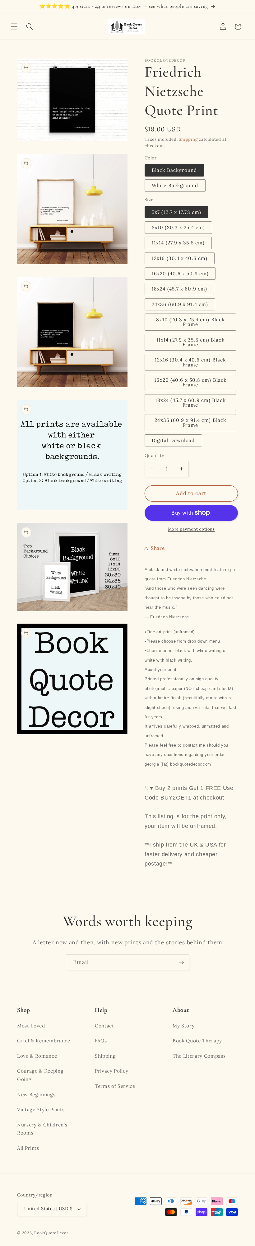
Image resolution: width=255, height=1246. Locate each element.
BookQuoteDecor (51, 1232)
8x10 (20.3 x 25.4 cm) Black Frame (190, 322)
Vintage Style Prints (40, 1109)
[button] (14, 26)
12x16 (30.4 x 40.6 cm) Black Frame (190, 362)
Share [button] (158, 548)
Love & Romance (37, 1056)
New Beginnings (36, 1094)
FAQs (101, 1041)
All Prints (28, 1148)
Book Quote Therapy (197, 1041)
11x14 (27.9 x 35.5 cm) (178, 243)
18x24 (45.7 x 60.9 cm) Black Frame (190, 402)
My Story (183, 1026)
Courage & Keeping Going (40, 1075)
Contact (104, 1026)
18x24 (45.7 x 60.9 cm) (179, 289)
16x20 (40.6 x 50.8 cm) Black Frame (190, 382)
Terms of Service (115, 1086)
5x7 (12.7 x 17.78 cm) (176, 212)
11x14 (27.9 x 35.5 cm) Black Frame (190, 342)
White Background (175, 185)
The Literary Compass (199, 1056)
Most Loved (31, 1026)
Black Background (174, 170)
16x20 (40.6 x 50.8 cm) (180, 273)
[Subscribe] (181, 962)
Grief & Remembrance (43, 1041)
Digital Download (173, 440)
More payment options (191, 529)
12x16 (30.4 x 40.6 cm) (179, 258)
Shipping (188, 139)
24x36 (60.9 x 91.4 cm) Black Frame (190, 422)
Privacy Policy (111, 1071)
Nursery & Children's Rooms (42, 1129)
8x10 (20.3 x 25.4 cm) (178, 227)
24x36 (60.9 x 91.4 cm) (180, 304)
